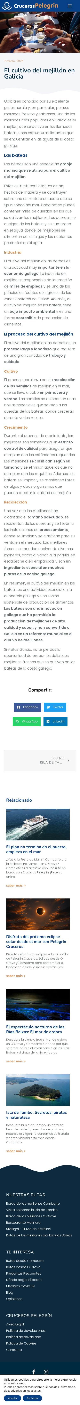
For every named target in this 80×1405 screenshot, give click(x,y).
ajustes (36, 1390)
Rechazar (32, 1398)
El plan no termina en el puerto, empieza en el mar (36, 849)
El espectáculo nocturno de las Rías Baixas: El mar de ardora (35, 1029)
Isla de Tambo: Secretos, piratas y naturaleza (36, 1115)
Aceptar (12, 1398)
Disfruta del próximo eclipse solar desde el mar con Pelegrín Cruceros (36, 941)
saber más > (16, 885)
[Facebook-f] (34, 1372)
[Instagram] (46, 1372)
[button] (70, 5)
